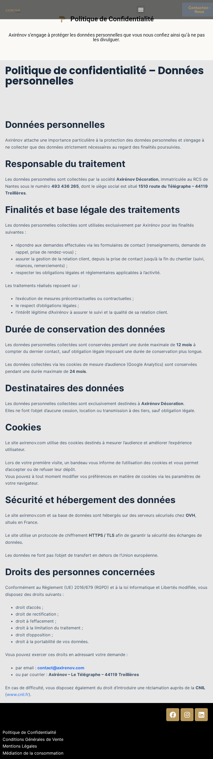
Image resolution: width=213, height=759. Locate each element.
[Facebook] (172, 714)
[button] (140, 9)
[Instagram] (187, 714)
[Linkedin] (201, 714)
